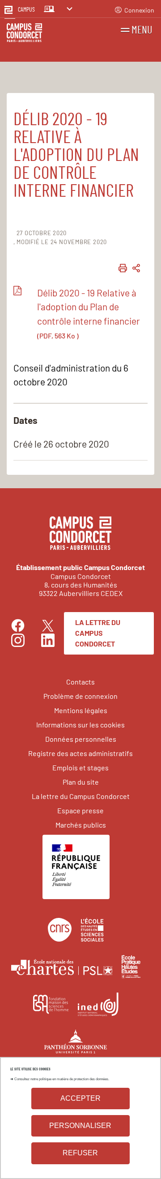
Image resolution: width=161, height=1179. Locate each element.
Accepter (80, 1098)
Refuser (80, 1153)
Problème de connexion (80, 696)
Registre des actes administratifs (80, 753)
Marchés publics (80, 824)
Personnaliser (80, 1125)
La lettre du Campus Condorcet (97, 633)
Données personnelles (80, 739)
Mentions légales (80, 710)
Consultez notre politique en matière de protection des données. (61, 1079)
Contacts (80, 681)
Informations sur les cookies (80, 724)
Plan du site (81, 782)
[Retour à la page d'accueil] (24, 34)
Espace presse (80, 810)
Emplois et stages (80, 767)
